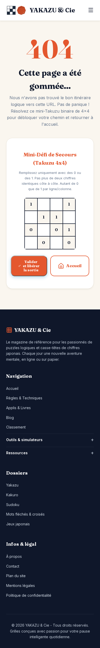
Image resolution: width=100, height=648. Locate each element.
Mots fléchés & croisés (25, 514)
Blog (10, 417)
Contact (12, 566)
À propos (14, 556)
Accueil (74, 265)
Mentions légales (20, 585)
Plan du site (16, 576)
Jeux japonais (18, 524)
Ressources (17, 453)
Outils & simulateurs (24, 439)
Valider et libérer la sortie (31, 266)
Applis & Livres (18, 408)
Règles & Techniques (24, 398)
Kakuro (12, 495)
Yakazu (12, 485)
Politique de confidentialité (28, 595)
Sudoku (12, 504)
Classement (16, 427)
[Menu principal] (91, 10)
